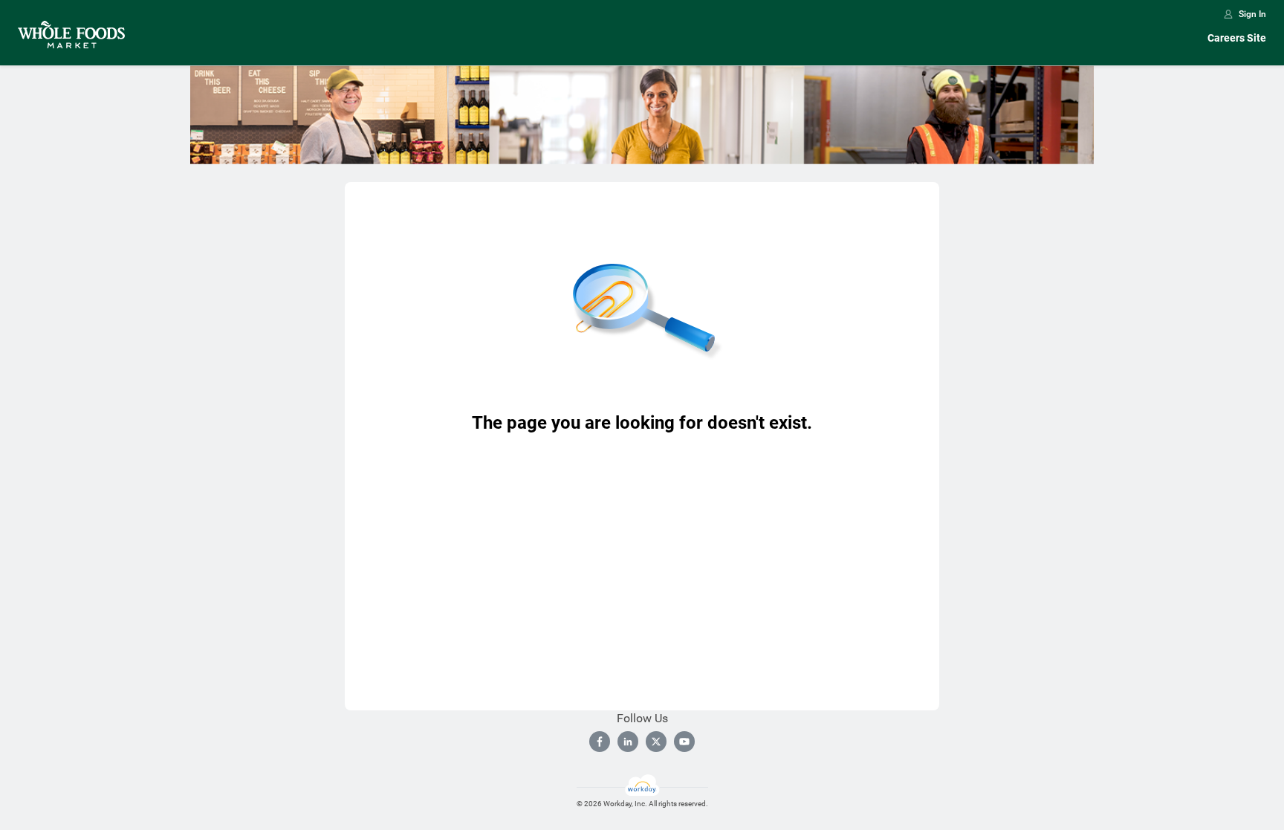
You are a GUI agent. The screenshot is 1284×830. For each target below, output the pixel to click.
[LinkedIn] (627, 741)
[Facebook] (599, 741)
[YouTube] (684, 741)
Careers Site (1236, 38)
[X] (656, 741)
